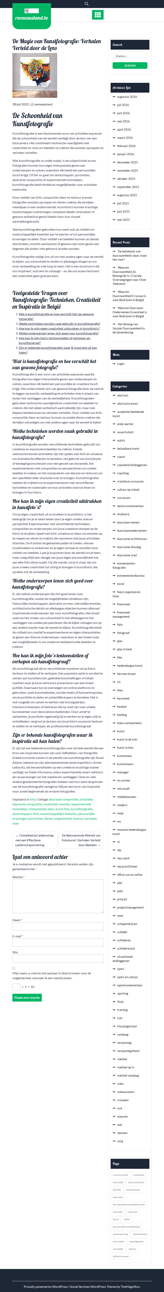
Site (15, 952)
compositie (34, 804)
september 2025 (128, 187)
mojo (120, 813)
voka (120, 1083)
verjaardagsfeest (128, 1051)
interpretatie (37, 809)
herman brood (126, 674)
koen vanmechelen (129, 723)
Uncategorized (127, 1026)
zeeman (122, 1133)
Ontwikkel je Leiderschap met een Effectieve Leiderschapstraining (34, 840)
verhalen (91, 818)
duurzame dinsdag (129, 547)
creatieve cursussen (130, 481)
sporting (122, 993)
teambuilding (140, 1234)
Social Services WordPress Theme (93, 1286)
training (122, 1010)
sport (120, 969)
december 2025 (127, 162)
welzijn (132, 1248)
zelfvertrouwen (121, 1256)
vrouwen (123, 1100)
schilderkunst (126, 948)
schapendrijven (127, 924)
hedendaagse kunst (130, 665)
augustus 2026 (127, 96)
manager (123, 772)
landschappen (22, 814)
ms (119, 821)
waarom (122, 1116)
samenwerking (120, 1234)
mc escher (123, 780)
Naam (17, 920)
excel (120, 583)
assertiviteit (125, 432)
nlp (119, 850)
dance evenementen (130, 506)
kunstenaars (125, 764)
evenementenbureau (130, 575)
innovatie (118, 1211)
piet (119, 883)
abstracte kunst (127, 403)
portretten (35, 818)
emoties (64, 804)
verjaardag (124, 1042)
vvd (119, 1108)
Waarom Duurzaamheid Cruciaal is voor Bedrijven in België (129, 296)
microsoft (123, 788)
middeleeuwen (126, 797)
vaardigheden (136, 1241)
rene (120, 915)
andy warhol (125, 424)
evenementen (133, 1189)
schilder (122, 932)
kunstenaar (124, 756)
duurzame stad (127, 555)
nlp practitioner (127, 866)
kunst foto (63, 809)
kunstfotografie (81, 809)
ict (119, 682)
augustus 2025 (127, 195)
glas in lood (124, 649)
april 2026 (124, 129)
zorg (120, 1141)
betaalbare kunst (128, 448)
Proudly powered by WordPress (46, 1286)
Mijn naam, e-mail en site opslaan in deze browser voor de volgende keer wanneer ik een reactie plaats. (51, 975)
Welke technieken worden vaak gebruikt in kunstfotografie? (59, 323)
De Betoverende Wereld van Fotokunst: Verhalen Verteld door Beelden (81, 840)
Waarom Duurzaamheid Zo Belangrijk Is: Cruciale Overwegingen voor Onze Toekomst (129, 275)
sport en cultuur (127, 977)
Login (120, 363)
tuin (119, 1018)
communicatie (120, 1174)
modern (122, 805)
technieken (118, 1241)
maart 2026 (125, 137)
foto (33, 799)
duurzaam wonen (128, 522)
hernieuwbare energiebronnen (129, 1204)
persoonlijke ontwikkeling (126, 1226)
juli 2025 (123, 203)
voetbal (122, 1059)
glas (120, 641)
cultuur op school (128, 489)
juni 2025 (123, 211)
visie (15, 823)
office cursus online (129, 874)
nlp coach (123, 858)
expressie (118, 1197)
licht (36, 814)
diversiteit (118, 1182)
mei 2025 (123, 219)
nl (118, 842)
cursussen (123, 497)
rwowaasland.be (31, 17)
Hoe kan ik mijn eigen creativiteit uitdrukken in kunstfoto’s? (59, 328)
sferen (48, 818)
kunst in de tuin (127, 739)
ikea (120, 690)
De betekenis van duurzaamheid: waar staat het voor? (130, 255)
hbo (119, 657)
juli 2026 (123, 105)
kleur (51, 809)
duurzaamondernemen (132, 530)
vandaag (122, 1034)
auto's (121, 440)
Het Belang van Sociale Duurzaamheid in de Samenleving (129, 328)
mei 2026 (123, 121)
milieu (127, 1219)
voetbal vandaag (128, 1075)
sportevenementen (129, 985)
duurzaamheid (136, 1182)
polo (120, 891)
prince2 (122, 899)
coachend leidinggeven (132, 465)
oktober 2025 (126, 178)
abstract (122, 395)
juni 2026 (123, 113)
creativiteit (50, 804)
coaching (123, 473)
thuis (120, 1001)
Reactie (18, 877)
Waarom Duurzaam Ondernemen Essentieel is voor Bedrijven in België (130, 312)
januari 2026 (125, 154)
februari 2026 (126, 146)
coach (121, 456)
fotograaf (123, 632)
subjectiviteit (63, 818)
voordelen (118, 1248)
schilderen (124, 940)
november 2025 (127, 170)
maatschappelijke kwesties (58, 814)
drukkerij (123, 514)
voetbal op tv (125, 1067)
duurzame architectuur (132, 538)
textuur (78, 818)
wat (119, 1124)
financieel (123, 604)
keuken (122, 706)
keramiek (123, 698)
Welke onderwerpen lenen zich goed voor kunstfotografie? (59, 333)
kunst (121, 731)
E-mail (17, 936)
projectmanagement (130, 907)
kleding (122, 715)
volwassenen (125, 1092)
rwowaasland (43, 104)
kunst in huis (125, 747)
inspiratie (132, 1211)
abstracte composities (64, 799)
